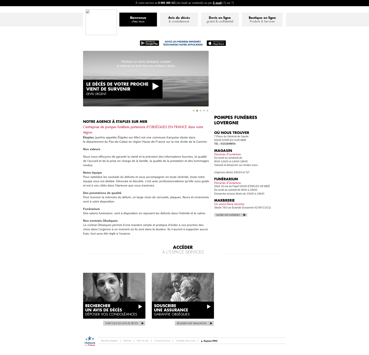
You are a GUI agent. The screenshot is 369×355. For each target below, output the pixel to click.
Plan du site (143, 340)
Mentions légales (109, 340)
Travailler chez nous (185, 340)
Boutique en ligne (262, 19)
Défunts (127, 340)
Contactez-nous (162, 340)
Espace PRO (211, 341)
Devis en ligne (220, 19)
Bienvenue (138, 19)
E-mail (217, 2)
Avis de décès (179, 19)
